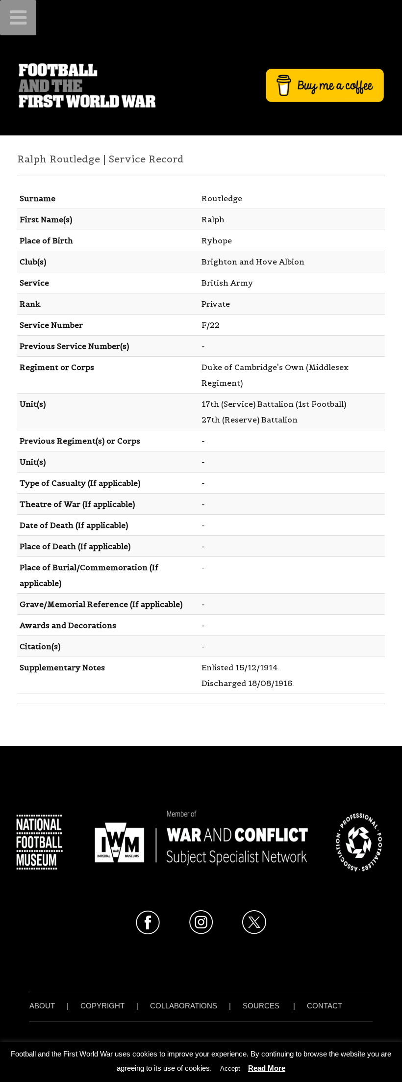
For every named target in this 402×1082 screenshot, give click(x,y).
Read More (266, 1068)
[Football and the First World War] (201, 85)
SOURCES (261, 1006)
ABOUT (42, 1006)
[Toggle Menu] (18, 17)
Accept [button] (230, 1068)
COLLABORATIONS (183, 1006)
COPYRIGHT (102, 1006)
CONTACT (324, 1006)
